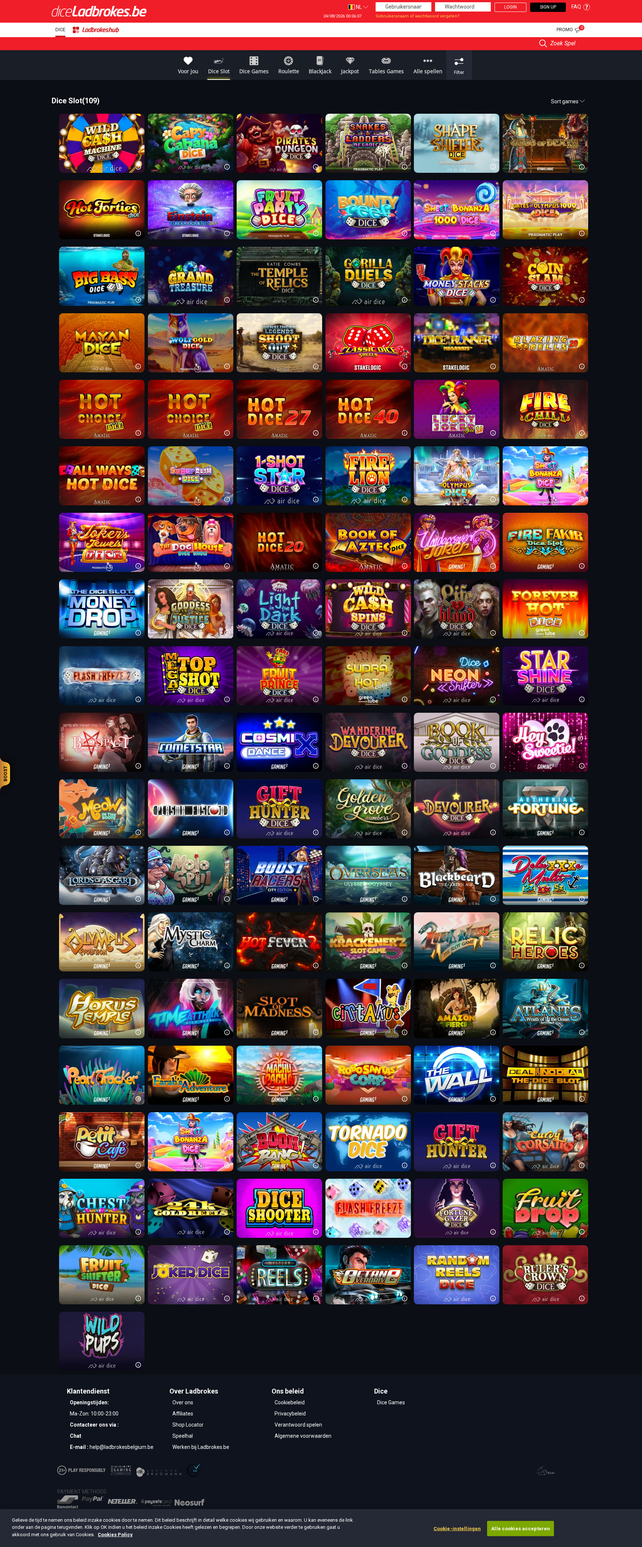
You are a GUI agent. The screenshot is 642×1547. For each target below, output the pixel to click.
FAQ (576, 7)
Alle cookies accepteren (520, 1528)
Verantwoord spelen (298, 1425)
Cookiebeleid (290, 1402)
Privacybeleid (290, 1414)
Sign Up (548, 7)
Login (510, 7)
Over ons (182, 1402)
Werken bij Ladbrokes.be (200, 1447)
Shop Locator (188, 1425)
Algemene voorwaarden (303, 1436)
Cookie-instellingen (457, 1528)
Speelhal (182, 1436)
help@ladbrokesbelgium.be (121, 1447)
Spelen (101, 142)
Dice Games (391, 1402)
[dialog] (321, 1528)
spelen (189, 142)
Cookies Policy (115, 1534)
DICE (60, 29)
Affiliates (182, 1414)
